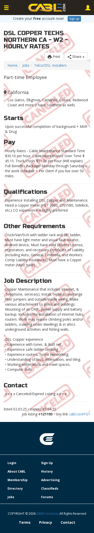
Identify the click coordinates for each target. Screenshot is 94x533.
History (47, 471)
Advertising (50, 480)
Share (76, 56)
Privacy (45, 522)
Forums (47, 497)
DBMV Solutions (47, 513)
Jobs (25, 65)
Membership (18, 480)
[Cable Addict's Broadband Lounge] (47, 8)
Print (56, 56)
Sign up (74, 19)
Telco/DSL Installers (50, 65)
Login (12, 463)
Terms (25, 522)
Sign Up (47, 463)
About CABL (17, 471)
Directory (15, 488)
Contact (68, 522)
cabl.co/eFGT (79, 414)
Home (13, 65)
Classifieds (49, 488)
